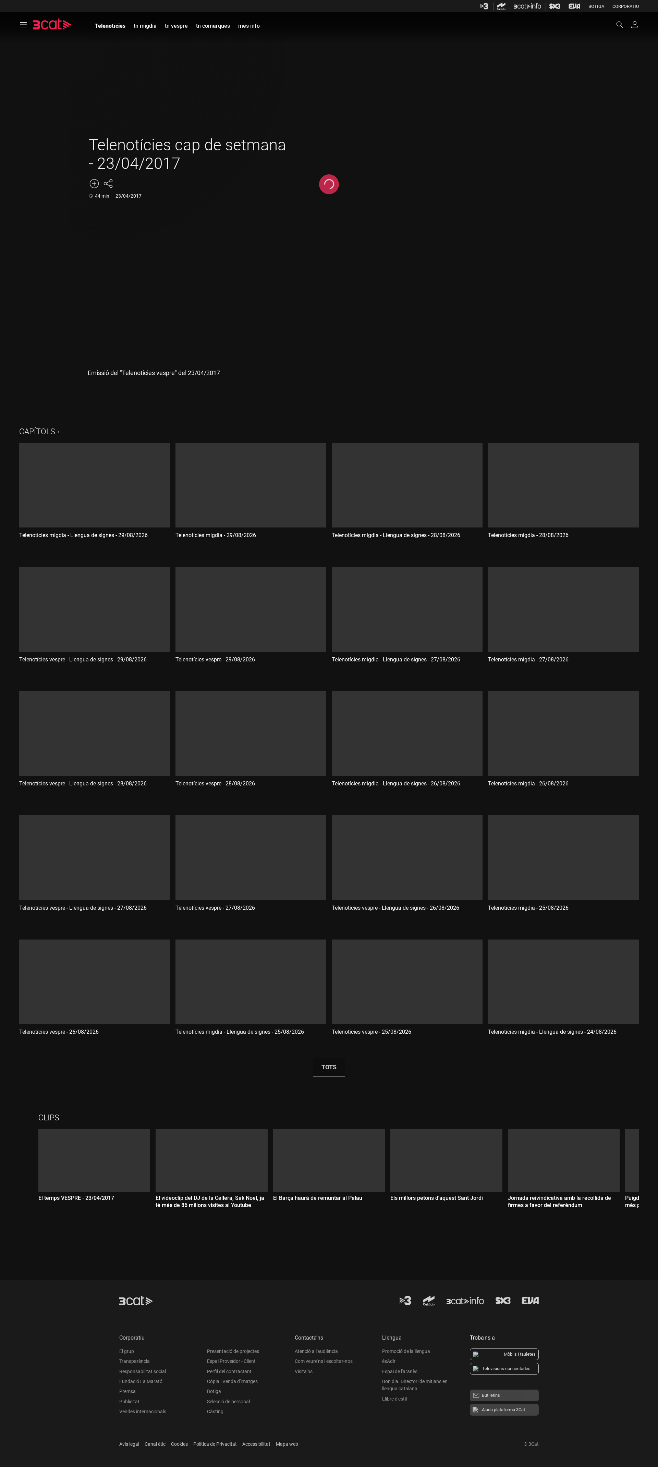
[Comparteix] (107, 183)
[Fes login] (635, 25)
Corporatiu (625, 6)
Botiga (596, 6)
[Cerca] (623, 25)
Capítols (37, 431)
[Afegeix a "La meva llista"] (94, 183)
